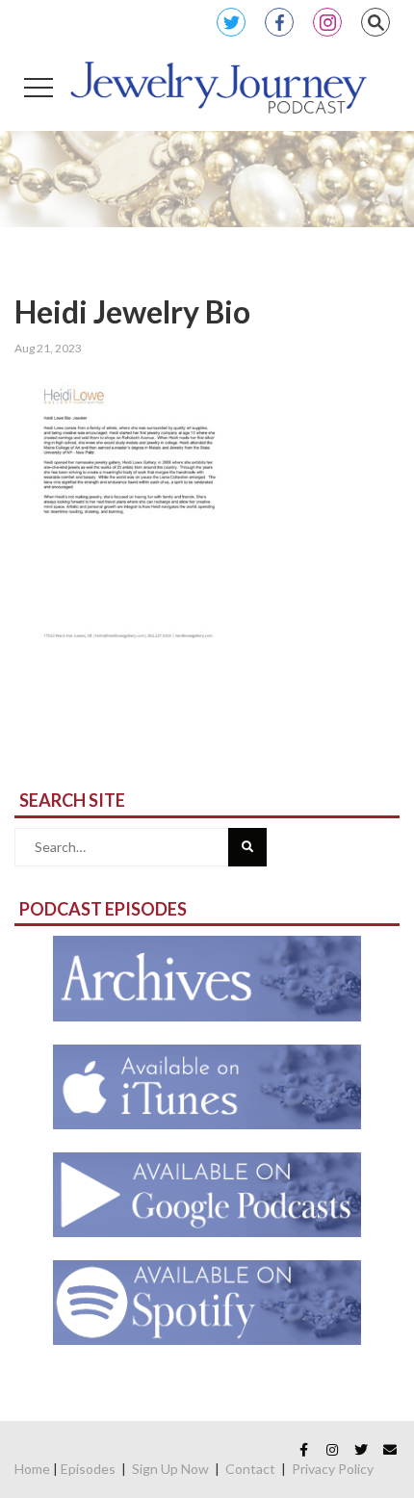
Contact (250, 1468)
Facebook (279, 22)
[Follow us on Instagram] (332, 1449)
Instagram (327, 22)
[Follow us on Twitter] (361, 1449)
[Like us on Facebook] (303, 1449)
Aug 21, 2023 (48, 348)
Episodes (88, 1468)
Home (32, 1468)
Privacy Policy (333, 1468)
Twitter (231, 22)
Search (375, 22)
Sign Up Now (170, 1468)
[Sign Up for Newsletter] (390, 1449)
